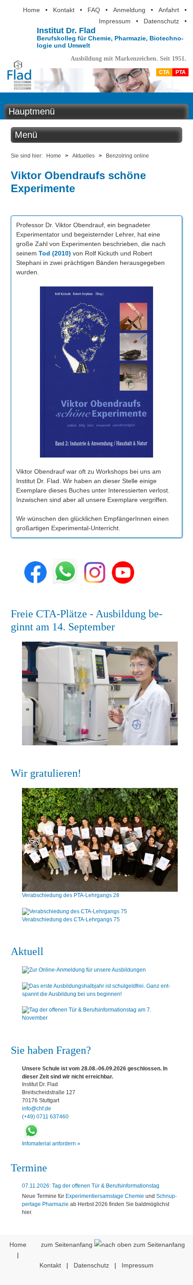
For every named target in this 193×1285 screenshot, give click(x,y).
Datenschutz (161, 21)
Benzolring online (127, 156)
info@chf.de (36, 1108)
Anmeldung (129, 9)
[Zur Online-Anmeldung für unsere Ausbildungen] (100, 970)
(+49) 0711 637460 (45, 1116)
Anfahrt (168, 9)
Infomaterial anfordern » (51, 1143)
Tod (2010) (55, 253)
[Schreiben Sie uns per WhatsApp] (65, 581)
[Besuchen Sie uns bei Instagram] (94, 581)
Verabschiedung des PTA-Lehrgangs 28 (70, 895)
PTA (180, 72)
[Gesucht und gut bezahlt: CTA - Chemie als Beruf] (100, 693)
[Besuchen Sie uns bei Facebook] (35, 581)
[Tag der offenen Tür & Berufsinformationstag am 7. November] (100, 1014)
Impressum (115, 21)
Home (31, 9)
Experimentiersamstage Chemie (105, 1196)
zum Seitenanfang (67, 1244)
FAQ (94, 9)
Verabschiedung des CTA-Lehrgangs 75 (71, 919)
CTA (164, 72)
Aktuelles (83, 156)
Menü (26, 135)
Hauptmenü (32, 111)
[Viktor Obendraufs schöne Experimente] (96, 452)
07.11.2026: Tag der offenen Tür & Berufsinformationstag (90, 1186)
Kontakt (64, 9)
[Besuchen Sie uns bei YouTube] (123, 581)
